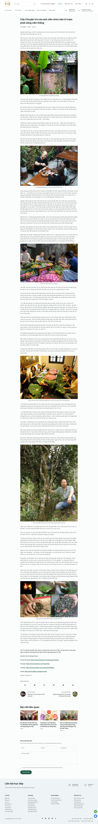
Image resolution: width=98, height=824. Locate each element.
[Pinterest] (44, 685)
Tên (22, 748)
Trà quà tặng (31, 798)
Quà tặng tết (31, 804)
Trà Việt (9, 10)
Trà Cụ (19, 10)
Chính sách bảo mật (77, 818)
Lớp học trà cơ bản (79, 798)
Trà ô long (7, 806)
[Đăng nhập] (86, 3)
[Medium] (55, 818)
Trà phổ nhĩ (8, 807)
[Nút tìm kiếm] (34, 3)
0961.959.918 (75, 785)
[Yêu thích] (89, 3)
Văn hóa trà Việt (78, 807)
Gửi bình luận (26, 772)
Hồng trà (7, 800)
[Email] (73, 685)
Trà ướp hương (9, 811)
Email (43, 748)
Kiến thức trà (69, 4)
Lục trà (7, 802)
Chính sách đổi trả (88, 818)
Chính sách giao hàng (73, 821)
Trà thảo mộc (8, 809)
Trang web (63, 748)
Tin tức (60, 4)
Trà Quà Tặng (30, 10)
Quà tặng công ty (32, 811)
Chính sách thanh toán (87, 821)
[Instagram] (48, 818)
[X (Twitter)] (35, 685)
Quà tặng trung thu (33, 802)
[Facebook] (25, 685)
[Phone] (95, 811)
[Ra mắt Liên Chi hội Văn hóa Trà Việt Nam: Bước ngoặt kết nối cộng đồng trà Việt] (29, 715)
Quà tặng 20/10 (32, 807)
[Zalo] (95, 816)
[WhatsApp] (63, 685)
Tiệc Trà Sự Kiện (41, 10)
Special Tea (8, 804)
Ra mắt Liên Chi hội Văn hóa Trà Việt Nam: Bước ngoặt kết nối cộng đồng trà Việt (29, 724)
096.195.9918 (72, 11)
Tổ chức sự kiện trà (56, 800)
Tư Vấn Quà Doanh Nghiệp (48, 4)
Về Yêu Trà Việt (55, 804)
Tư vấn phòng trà (55, 798)
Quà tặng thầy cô (32, 809)
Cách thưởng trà (78, 806)
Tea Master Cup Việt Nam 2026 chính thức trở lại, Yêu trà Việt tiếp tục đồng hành (48, 724)
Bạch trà (7, 798)
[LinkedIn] (54, 685)
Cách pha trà (77, 800)
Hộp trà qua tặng (32, 800)
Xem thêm (78, 4)
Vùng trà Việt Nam (79, 804)
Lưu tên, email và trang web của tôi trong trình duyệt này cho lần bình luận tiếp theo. (42, 767)
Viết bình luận (25, 753)
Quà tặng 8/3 (31, 806)
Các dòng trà (77, 802)
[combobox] (23, 4)
